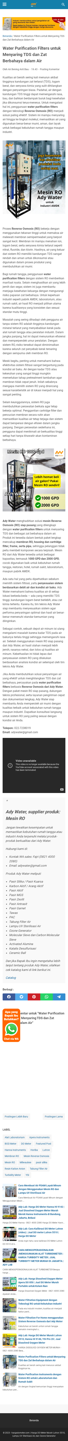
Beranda (34, 1420)
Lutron (46, 1150)
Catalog (11, 977)
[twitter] (21, 996)
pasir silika (41, 1162)
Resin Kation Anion (15, 1168)
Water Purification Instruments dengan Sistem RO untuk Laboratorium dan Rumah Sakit (39, 1378)
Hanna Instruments (15, 1150)
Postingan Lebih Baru (16, 1116)
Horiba (34, 1150)
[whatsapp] (46, 996)
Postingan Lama (54, 1116)
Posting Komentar (50, 69)
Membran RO (12, 1156)
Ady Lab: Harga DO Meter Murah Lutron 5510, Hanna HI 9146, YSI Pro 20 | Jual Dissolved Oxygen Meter (40, 1339)
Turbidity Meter (13, 1175)
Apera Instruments (39, 1137)
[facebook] (9, 996)
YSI (27, 1175)
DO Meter (26, 1143)
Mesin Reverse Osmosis (36, 1156)
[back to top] (61, 1433)
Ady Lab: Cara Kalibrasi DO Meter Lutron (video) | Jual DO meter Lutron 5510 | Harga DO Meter (40, 1232)
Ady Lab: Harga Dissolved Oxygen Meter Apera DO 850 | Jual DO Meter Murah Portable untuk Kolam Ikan (40, 1282)
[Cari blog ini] (63, 4)
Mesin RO (10, 1162)
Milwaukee (25, 1162)
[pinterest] (34, 996)
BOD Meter (10, 1143)
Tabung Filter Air (38, 1168)
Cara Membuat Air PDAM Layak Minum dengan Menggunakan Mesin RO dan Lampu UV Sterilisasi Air (39, 1189)
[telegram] (59, 996)
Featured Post (43, 1143)
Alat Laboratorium (15, 1137)
